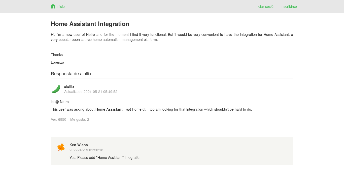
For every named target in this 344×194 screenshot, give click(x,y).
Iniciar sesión (265, 6)
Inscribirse (289, 6)
